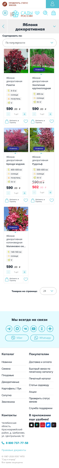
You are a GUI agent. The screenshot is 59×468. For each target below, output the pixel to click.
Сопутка (6, 395)
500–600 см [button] (42, 169)
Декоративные (10, 381)
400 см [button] (40, 93)
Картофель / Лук (11, 388)
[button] (29, 43)
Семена (6, 368)
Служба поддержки (40, 408)
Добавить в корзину (14, 121)
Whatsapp (45, 337)
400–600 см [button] (16, 169)
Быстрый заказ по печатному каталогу (41, 370)
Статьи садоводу (39, 385)
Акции (33, 391)
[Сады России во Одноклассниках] (42, 328)
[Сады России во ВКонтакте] (25, 328)
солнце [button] (14, 94)
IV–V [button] (39, 101)
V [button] (11, 102)
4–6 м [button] (13, 90)
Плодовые (8, 375)
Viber (19, 337)
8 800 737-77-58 (17, 443)
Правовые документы (14, 450)
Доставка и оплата (40, 361)
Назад (3, 26)
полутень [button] (15, 98)
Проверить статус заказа (39, 400)
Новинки (7, 361)
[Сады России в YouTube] (33, 328)
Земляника (8, 401)
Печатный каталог (40, 378)
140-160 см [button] (16, 251)
